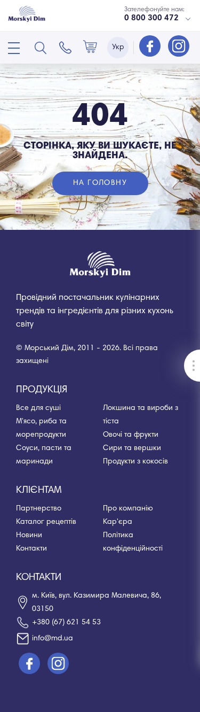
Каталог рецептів (46, 522)
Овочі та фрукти (130, 435)
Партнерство (38, 509)
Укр (118, 47)
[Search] (40, 47)
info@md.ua (52, 639)
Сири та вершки (132, 448)
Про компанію (128, 509)
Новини (29, 535)
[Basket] (90, 47)
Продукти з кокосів (135, 462)
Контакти (31, 549)
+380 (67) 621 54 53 (66, 622)
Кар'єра (117, 522)
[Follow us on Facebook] (151, 47)
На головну (100, 183)
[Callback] (65, 47)
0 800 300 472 (151, 18)
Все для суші (38, 408)
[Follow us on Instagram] (178, 47)
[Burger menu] (14, 48)
